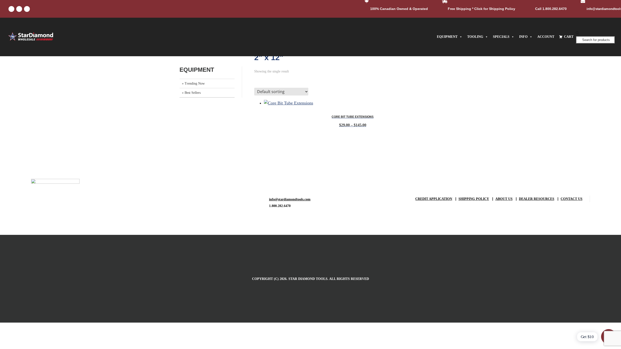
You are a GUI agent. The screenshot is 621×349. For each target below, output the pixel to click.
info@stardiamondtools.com (289, 199)
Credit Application (433, 199)
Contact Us (571, 199)
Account (545, 37)
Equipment (447, 37)
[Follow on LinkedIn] (19, 9)
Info (523, 37)
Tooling (475, 37)
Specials (501, 37)
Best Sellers (193, 93)
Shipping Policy (473, 199)
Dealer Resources (536, 199)
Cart (568, 37)
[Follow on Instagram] (27, 9)
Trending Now (195, 83)
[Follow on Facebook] (11, 9)
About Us (504, 199)
